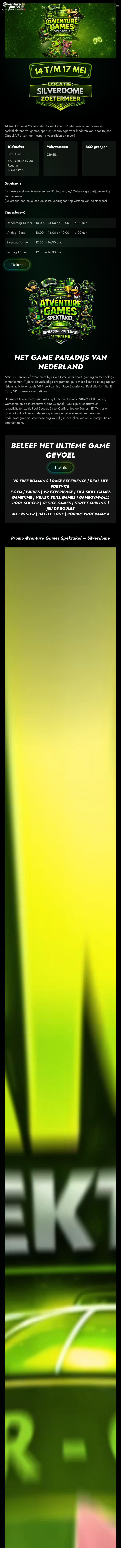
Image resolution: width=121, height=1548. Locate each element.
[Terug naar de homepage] (14, 6)
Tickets (17, 264)
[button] (118, 6)
